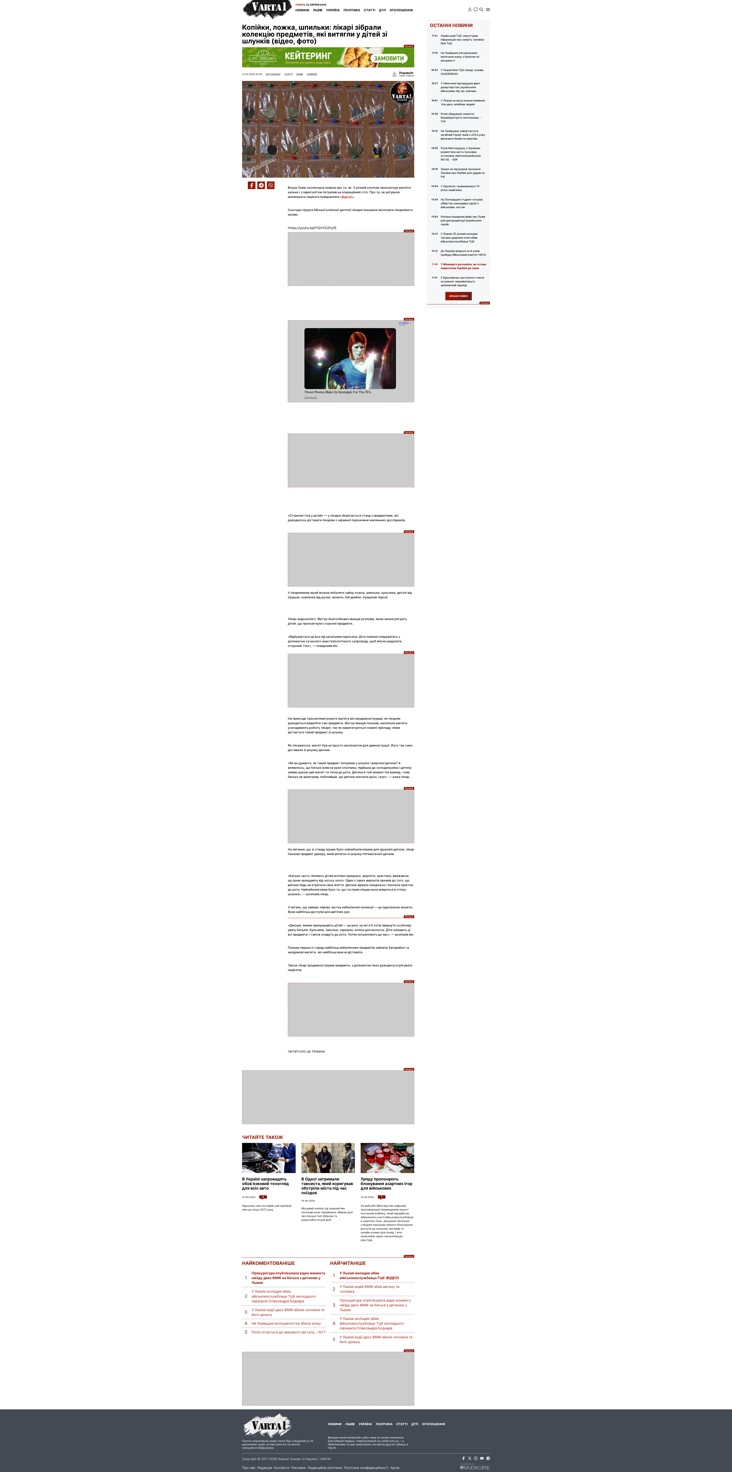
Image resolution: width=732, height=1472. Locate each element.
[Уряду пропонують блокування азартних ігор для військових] (387, 1158)
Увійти (470, 9)
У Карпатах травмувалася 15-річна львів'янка (460, 188)
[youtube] (482, 1459)
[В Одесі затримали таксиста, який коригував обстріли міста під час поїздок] (328, 1158)
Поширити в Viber (270, 185)
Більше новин (458, 296)
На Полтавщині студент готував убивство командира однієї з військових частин (462, 203)
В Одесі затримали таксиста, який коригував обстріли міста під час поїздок (327, 1186)
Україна (333, 10)
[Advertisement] (351, 259)
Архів (394, 1468)
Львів (317, 10)
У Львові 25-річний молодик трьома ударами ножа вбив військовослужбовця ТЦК (459, 237)
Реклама (328, 57)
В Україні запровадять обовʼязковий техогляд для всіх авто (265, 1184)
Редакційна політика (325, 1468)
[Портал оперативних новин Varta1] (267, 10)
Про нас (248, 1468)
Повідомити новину (476, 9)
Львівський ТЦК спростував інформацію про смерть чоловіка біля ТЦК (462, 39)
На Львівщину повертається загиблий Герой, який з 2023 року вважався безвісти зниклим (463, 134)
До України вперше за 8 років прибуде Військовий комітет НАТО (463, 252)
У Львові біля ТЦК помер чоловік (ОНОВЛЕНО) (462, 71)
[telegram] (488, 1459)
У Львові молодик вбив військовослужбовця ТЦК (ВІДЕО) (369, 1275)
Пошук (481, 9)
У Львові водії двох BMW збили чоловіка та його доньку (288, 1312)
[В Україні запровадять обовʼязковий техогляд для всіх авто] (269, 1158)
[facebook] (464, 1459)
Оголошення (401, 10)
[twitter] (470, 1459)
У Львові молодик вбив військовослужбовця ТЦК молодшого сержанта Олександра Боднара (284, 1296)
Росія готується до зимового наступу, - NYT (289, 1332)
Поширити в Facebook (251, 185)
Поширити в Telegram (261, 185)
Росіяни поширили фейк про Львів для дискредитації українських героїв (463, 220)
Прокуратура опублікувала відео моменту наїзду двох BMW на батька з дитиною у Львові (288, 1278)
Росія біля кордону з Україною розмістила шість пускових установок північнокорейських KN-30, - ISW (461, 153)
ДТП (382, 10)
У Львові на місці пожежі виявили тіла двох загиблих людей (463, 102)
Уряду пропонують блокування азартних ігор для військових (386, 1184)
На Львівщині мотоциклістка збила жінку (286, 1323)
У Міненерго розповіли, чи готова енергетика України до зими (463, 266)
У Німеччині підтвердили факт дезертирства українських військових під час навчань (460, 87)
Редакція (264, 1468)
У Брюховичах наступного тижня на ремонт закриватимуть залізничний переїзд (462, 281)
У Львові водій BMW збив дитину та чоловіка (369, 1289)
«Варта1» (347, 197)
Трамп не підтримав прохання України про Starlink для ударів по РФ (463, 172)
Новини (302, 10)
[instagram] (476, 1459)
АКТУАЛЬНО (273, 74)
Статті (369, 10)
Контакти (281, 1468)
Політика (352, 10)
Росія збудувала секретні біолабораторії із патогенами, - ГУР (461, 117)
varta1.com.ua (389, 1440)
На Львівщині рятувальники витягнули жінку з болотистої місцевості (460, 56)
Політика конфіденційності (366, 1468)
